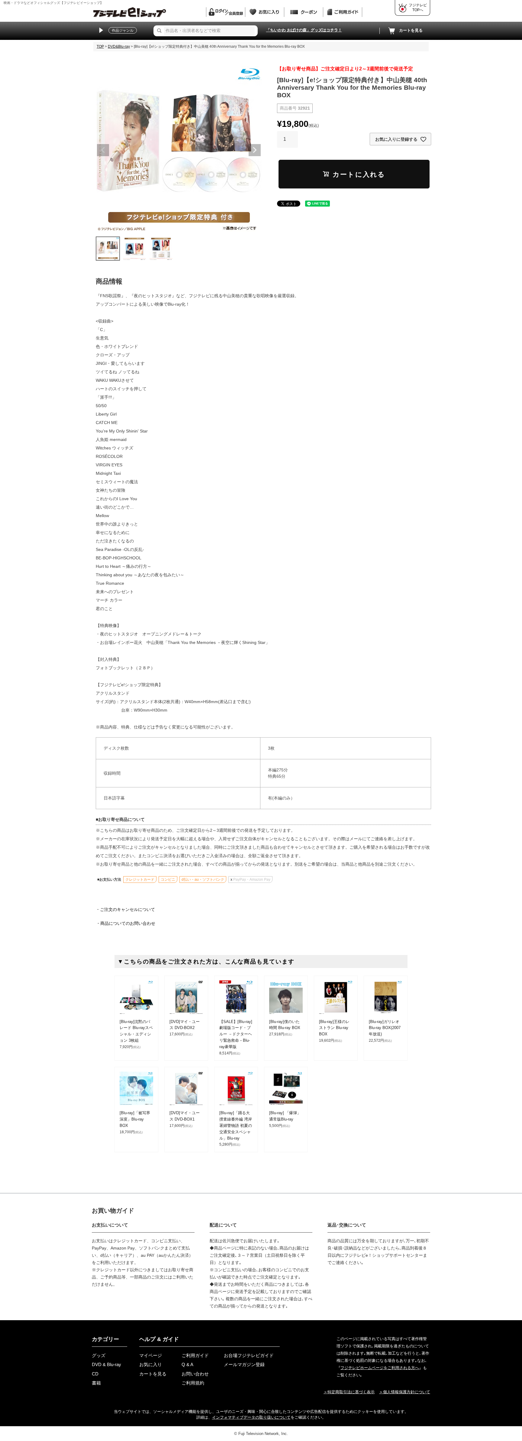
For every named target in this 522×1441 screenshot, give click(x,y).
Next (255, 150)
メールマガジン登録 (244, 1364)
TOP (100, 46)
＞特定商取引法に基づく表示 (349, 1392)
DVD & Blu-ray (106, 1364)
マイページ (150, 1355)
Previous (103, 150)
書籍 (96, 1382)
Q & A (187, 1364)
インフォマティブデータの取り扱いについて (251, 1417)
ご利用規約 (193, 1382)
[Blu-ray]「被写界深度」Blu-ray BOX (135, 1119)
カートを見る (411, 30)
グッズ (98, 1355)
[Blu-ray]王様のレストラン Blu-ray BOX (334, 1028)
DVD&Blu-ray (119, 46)
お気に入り (150, 1364)
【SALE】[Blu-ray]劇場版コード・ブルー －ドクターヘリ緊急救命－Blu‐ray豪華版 (235, 1034)
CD (95, 1373)
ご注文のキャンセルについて (127, 909)
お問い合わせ (195, 1373)
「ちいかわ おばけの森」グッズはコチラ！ (304, 30)
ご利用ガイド (195, 1355)
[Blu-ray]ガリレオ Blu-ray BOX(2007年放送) (385, 1028)
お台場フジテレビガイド (249, 1355)
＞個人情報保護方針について (404, 1392)
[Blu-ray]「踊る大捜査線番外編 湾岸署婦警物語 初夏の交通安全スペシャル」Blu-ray (235, 1125)
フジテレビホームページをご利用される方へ (379, 1367)
